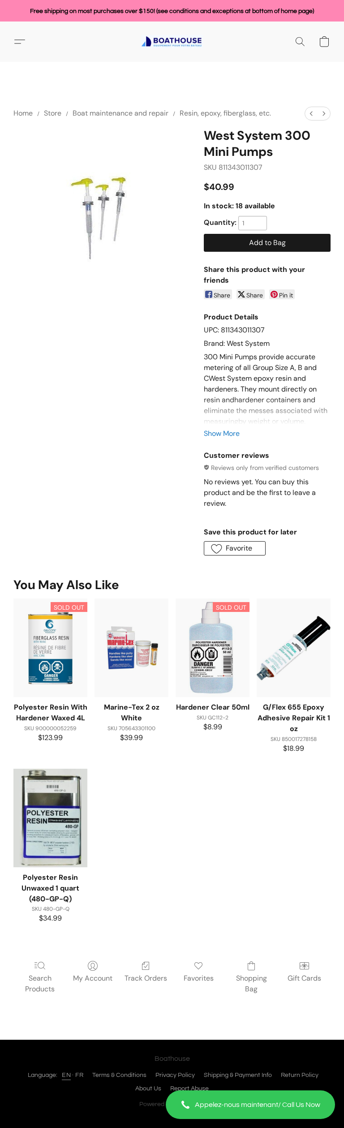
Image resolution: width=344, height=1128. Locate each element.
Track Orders (146, 978)
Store (52, 113)
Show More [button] (222, 433)
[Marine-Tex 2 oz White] (131, 647)
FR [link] (79, 1075)
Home (23, 113)
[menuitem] (311, 113)
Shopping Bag (251, 983)
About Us (148, 1088)
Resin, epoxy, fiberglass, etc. (225, 113)
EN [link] (66, 1075)
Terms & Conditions (119, 1075)
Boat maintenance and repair (120, 113)
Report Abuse (189, 1088)
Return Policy (299, 1075)
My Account (92, 978)
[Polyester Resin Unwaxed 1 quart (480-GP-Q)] (50, 818)
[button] (250, 1104)
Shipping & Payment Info (238, 1075)
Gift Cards (304, 978)
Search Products (40, 983)
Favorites (199, 978)
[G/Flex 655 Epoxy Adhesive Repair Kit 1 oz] (294, 647)
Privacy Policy (175, 1075)
